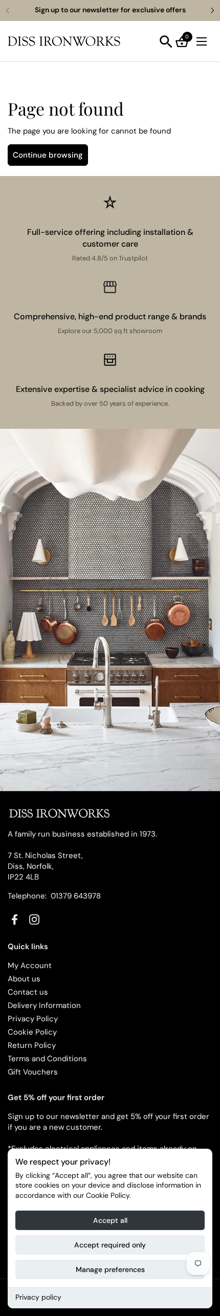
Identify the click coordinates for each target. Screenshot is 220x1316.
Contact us (28, 992)
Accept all (110, 1220)
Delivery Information (44, 1005)
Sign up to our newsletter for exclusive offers (110, 10)
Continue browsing (48, 155)
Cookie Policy (32, 1032)
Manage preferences (110, 1269)
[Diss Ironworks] (64, 41)
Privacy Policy (33, 1019)
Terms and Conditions (47, 1059)
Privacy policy (38, 1297)
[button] (166, 41)
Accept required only (110, 1244)
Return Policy (32, 1045)
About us (24, 979)
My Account (30, 965)
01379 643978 (76, 896)
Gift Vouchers (33, 1072)
